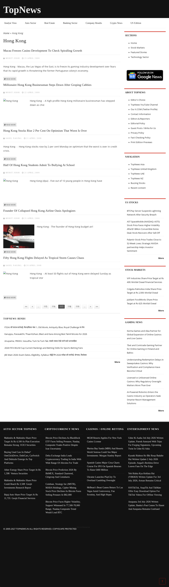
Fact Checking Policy (141, 137)
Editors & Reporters (140, 118)
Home (6, 33)
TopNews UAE (137, 173)
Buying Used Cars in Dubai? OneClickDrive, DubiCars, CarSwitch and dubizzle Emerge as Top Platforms (21, 457)
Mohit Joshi (13, 58)
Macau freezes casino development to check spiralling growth (42, 50)
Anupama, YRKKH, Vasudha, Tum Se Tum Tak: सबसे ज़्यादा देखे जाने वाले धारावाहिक (40, 340)
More (117, 361)
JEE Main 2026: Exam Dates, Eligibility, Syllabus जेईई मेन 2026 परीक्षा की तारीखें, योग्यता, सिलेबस (45, 354)
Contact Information (141, 114)
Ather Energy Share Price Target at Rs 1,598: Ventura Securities (22, 471)
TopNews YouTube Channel (144, 104)
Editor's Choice (138, 99)
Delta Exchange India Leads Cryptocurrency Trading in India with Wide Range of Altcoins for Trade (63, 459)
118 (69, 306)
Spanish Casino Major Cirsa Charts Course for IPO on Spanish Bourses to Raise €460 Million (104, 466)
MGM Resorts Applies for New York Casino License (104, 440)
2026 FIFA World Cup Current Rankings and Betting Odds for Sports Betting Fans (43, 347)
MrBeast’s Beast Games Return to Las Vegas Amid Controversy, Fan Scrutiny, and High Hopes (105, 491)
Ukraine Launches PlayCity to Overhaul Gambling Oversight (101, 479)
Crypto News (116, 23)
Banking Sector (70, 23)
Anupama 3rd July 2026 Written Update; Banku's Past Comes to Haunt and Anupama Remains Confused (146, 505)
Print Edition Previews (141, 142)
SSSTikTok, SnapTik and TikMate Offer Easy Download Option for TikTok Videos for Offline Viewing (145, 491)
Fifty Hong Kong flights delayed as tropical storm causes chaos (43, 257)
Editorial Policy (138, 123)
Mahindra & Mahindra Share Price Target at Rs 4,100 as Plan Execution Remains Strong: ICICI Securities (22, 441)
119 (77, 306)
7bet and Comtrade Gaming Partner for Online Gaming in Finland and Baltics (144, 349)
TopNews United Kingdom (143, 169)
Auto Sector (30, 23)
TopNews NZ (137, 178)
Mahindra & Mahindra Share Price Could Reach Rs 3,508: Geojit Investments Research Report (20, 484)
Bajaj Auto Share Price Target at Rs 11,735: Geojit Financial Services (21, 496)
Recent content (138, 187)
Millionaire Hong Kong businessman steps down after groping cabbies (47, 84)
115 (45, 306)
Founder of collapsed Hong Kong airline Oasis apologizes (39, 210)
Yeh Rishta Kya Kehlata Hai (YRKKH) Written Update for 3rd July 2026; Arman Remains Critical (144, 477)
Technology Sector (140, 57)
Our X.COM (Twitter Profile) (144, 109)
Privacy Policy (137, 132)
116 (53, 306)
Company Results (94, 23)
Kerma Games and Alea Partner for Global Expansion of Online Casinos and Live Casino (144, 334)
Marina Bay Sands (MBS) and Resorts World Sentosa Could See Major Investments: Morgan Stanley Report (105, 452)
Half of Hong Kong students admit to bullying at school (39, 165)
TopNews (22, 9)
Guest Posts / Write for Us (143, 128)
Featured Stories (139, 52)
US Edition (136, 23)
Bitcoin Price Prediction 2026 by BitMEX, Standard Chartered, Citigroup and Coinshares (61, 473)
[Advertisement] (84, 554)
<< (26, 306)
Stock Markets (138, 47)
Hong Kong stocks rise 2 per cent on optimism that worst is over (45, 130)
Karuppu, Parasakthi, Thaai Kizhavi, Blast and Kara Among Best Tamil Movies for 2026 (45, 334)
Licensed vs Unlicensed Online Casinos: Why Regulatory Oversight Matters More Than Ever (144, 381)
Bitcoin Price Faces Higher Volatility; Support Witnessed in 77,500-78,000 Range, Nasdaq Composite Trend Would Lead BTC (63, 507)
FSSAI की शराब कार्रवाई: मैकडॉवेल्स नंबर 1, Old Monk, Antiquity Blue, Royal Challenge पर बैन (44, 327)
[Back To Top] (162, 581)
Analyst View (10, 23)
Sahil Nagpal (14, 138)
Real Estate (49, 23)
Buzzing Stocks (138, 183)
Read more (11, 79)
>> (97, 306)
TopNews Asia (137, 164)
